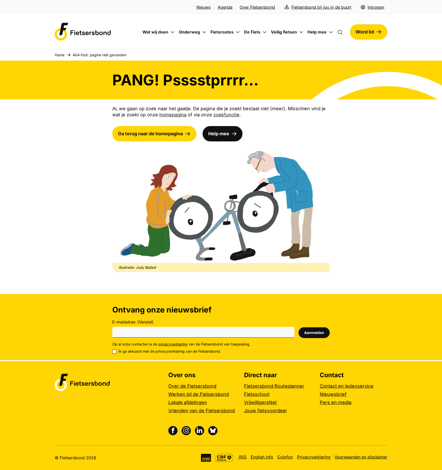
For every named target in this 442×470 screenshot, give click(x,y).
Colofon (285, 457)
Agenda (225, 7)
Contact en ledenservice (346, 386)
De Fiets (252, 32)
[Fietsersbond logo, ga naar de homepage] (83, 32)
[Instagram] (186, 430)
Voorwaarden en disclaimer (361, 457)
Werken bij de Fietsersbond (198, 394)
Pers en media (335, 402)
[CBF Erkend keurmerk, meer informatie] (224, 458)
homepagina (172, 114)
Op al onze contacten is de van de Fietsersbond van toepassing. (181, 344)
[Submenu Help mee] (331, 32)
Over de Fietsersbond (192, 386)
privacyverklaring (172, 344)
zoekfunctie (226, 114)
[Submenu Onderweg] (204, 32)
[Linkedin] (199, 430)
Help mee (317, 32)
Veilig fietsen (284, 32)
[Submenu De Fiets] (265, 32)
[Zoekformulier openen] (342, 32)
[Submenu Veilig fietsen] (301, 32)
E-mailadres (132, 321)
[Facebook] (173, 430)
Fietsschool (256, 394)
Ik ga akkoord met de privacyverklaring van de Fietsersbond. (169, 351)
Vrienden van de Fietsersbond (201, 410)
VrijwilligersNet (260, 402)
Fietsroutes (222, 32)
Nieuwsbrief (333, 394)
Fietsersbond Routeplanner (274, 386)
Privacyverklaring (313, 457)
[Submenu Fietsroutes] (238, 32)
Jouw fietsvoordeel (265, 410)
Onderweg (189, 32)
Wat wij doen (155, 32)
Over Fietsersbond (257, 7)
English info (262, 457)
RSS (242, 457)
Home (59, 55)
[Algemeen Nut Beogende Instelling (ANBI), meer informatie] (206, 458)
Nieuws (203, 7)
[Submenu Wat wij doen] (173, 32)
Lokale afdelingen (187, 402)
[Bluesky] (212, 430)
